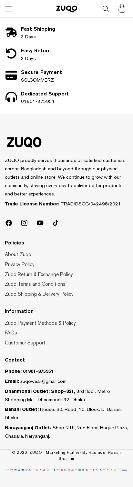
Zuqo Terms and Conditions (35, 284)
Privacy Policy (20, 264)
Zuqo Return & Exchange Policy (39, 274)
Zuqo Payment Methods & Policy (40, 323)
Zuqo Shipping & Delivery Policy (39, 294)
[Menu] (8, 9)
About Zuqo (18, 254)
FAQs (11, 333)
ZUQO (35, 452)
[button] (106, 9)
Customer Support (25, 343)
